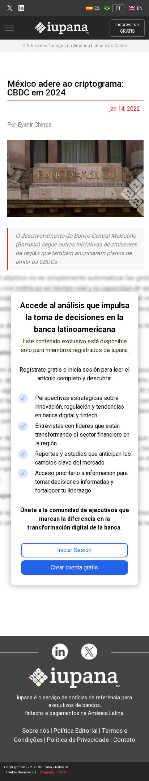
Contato (124, 739)
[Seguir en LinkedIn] (21, 8)
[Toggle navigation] (12, 28)
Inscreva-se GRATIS (127, 28)
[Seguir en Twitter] (10, 8)
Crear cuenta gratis (74, 567)
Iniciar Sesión (74, 550)
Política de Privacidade (78, 739)
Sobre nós (35, 730)
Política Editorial (76, 730)
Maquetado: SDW (53, 772)
